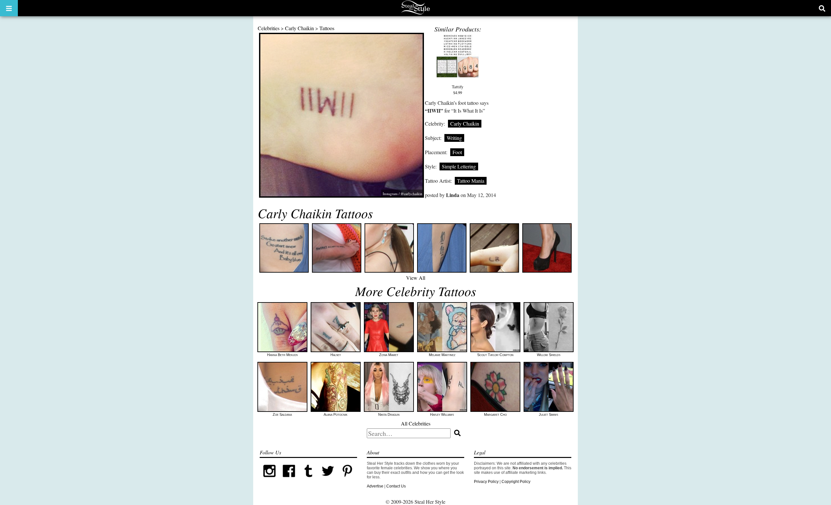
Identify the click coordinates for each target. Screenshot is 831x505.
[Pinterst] (347, 479)
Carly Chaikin (299, 28)
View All (415, 277)
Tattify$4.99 (457, 89)
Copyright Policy (516, 481)
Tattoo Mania (470, 180)
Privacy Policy (486, 481)
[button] (9, 8)
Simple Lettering (459, 166)
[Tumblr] (308, 479)
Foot (457, 152)
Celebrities (268, 28)
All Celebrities (415, 423)
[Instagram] (269, 479)
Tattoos (326, 28)
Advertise (375, 486)
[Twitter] (328, 479)
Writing (454, 137)
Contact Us (396, 486)
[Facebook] (289, 479)
